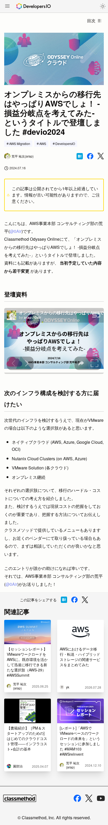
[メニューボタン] (7, 6)
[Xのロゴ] (89, 798)
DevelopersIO (65, 143)
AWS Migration (19, 143)
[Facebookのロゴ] (77, 798)
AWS (42, 143)
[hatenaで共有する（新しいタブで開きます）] (80, 156)
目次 (91, 21)
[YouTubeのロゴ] (101, 798)
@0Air (15, 231)
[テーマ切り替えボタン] (103, 6)
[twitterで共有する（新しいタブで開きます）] (101, 156)
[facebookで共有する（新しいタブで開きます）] (90, 156)
